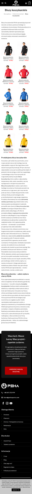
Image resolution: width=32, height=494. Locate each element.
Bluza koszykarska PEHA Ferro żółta (8, 149)
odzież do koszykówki (23, 236)
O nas (5, 456)
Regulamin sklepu (9, 467)
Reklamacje (7, 425)
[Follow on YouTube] (11, 403)
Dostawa (6, 414)
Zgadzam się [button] (16, 490)
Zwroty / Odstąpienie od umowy (13, 422)
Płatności (6, 418)
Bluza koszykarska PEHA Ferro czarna (8, 57)
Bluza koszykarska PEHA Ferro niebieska (8, 103)
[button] (2, 3)
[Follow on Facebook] (3, 403)
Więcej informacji (26, 487)
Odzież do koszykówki (18, 14)
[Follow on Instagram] (7, 403)
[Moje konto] (26, 3)
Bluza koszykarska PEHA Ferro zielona (8, 126)
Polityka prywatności (10, 470)
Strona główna (7, 14)
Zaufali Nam (7, 441)
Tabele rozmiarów (9, 444)
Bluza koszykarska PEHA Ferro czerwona (8, 80)
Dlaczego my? (8, 463)
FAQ (5, 429)
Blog (5, 460)
